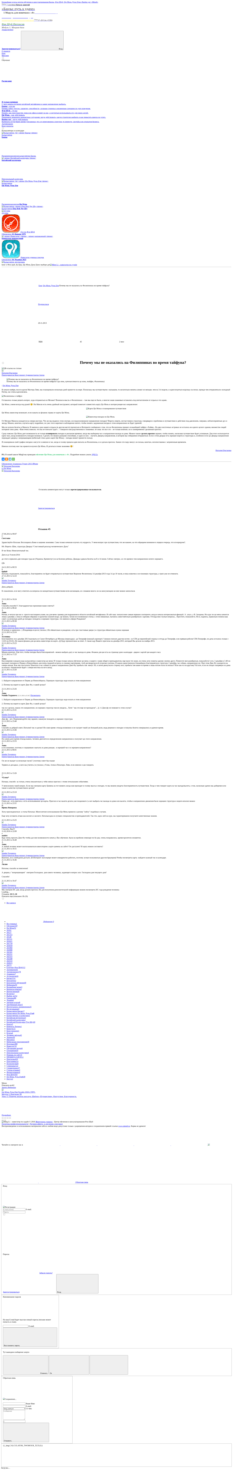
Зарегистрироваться (46, 508)
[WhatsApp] (13, 459)
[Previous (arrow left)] (3, 1120)
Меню (4, 1083)
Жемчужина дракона (44, 1122)
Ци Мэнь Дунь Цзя (51, 286)
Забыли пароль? (46, 1273)
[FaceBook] (115, 1145)
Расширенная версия (14, 204)
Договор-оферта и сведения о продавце (46, 1124)
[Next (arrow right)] (5, 1120)
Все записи (11, 903)
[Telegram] (9, 459)
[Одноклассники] (6, 459)
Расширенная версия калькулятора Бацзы (19, 156)
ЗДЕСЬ (95, 455)
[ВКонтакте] (3, 459)
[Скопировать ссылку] (143, 342)
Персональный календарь (12, 179)
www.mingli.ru (124, 1126)
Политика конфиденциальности (15, 1124)
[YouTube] (152, 1145)
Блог (40, 286)
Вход (60, 49)
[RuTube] (41, 1145)
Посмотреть (35, 695)
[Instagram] (209, 1145)
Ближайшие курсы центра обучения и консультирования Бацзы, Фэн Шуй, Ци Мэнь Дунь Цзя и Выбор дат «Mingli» (50, 2)
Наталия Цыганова (223, 450)
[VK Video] (78, 1145)
